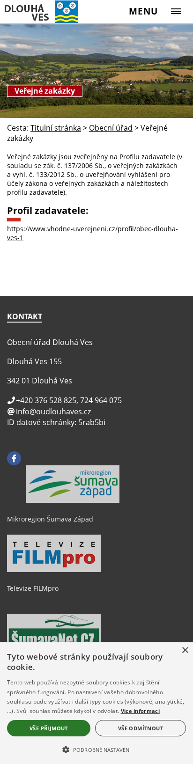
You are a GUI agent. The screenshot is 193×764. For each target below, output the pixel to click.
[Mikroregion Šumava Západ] (72, 500)
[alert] (96, 703)
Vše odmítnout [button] (140, 728)
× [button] (184, 650)
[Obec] (48, 11)
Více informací (140, 710)
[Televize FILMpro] (54, 570)
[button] (96, 749)
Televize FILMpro (33, 588)
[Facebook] (14, 458)
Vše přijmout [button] (49, 728)
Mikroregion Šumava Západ (50, 518)
